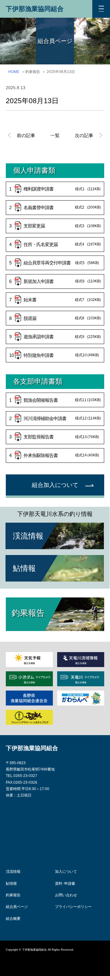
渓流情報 (13, 871)
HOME (13, 72)
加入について (66, 871)
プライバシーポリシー (73, 907)
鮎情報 (11, 883)
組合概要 (13, 918)
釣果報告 (13, 895)
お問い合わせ (66, 895)
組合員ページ (17, 907)
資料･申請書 (65, 883)
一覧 (55, 135)
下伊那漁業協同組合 (35, 8)
